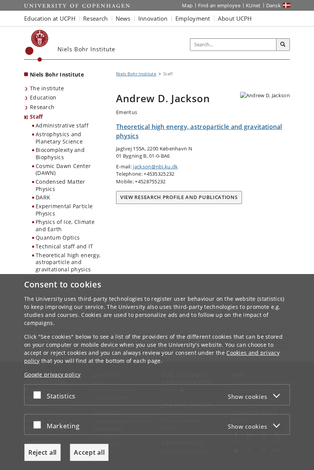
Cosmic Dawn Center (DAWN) (63, 169)
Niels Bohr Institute (57, 74)
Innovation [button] (153, 18)
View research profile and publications (179, 197)
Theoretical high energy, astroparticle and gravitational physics (68, 262)
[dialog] (157, 372)
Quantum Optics (58, 237)
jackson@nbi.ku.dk (155, 166)
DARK (43, 197)
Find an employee (219, 5)
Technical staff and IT (64, 246)
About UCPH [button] (235, 18)
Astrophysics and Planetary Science (59, 138)
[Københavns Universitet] (37, 46)
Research (42, 107)
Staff (36, 116)
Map (187, 5)
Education (43, 97)
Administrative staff (62, 125)
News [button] (123, 18)
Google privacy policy (52, 374)
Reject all (42, 452)
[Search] (283, 44)
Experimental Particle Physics (64, 209)
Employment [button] (192, 18)
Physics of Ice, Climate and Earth (65, 225)
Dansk (273, 5)
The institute (47, 88)
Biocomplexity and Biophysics (60, 153)
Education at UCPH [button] (49, 18)
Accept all (89, 452)
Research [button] (95, 18)
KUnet (253, 5)
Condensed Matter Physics (60, 185)
